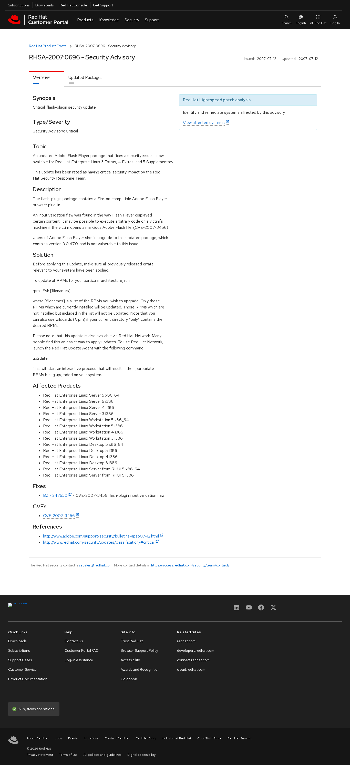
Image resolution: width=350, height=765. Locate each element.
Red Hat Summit (240, 738)
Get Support (103, 5)
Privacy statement (40, 755)
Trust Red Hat (132, 641)
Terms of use (68, 755)
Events (73, 738)
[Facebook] (261, 609)
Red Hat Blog (146, 738)
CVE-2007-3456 (59, 515)
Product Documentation (27, 679)
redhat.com (186, 641)
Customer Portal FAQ (82, 650)
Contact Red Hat (117, 738)
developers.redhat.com (195, 650)
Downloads (44, 5)
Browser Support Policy (139, 650)
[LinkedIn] (236, 609)
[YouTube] (249, 609)
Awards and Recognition (140, 669)
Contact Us (74, 641)
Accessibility (130, 660)
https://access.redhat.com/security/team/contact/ (190, 565)
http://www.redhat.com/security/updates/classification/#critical (99, 542)
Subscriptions (18, 5)
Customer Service (22, 669)
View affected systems (204, 122)
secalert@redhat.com (95, 565)
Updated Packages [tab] (85, 77)
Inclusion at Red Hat (176, 738)
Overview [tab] (41, 77)
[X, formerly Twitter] (273, 609)
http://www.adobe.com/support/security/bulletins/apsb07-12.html (101, 536)
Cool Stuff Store (209, 738)
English (301, 23)
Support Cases (20, 660)
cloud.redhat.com (191, 669)
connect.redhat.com (193, 660)
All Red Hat (318, 23)
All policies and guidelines (102, 755)
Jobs (58, 738)
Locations (91, 738)
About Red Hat (38, 738)
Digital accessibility (141, 755)
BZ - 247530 (55, 495)
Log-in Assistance (79, 660)
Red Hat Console (73, 5)
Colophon (129, 679)
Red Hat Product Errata (48, 46)
